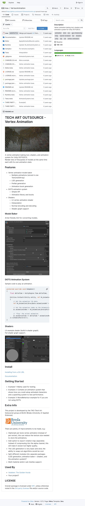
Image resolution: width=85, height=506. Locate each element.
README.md (9, 87)
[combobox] (14, 28)
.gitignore (8, 56)
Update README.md (26, 37)
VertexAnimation (18, 8)
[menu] (31, 504)
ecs (69, 33)
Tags (45, 20)
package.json (9, 79)
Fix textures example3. (27, 49)
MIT (33, 486)
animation (58, 33)
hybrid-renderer (65, 36)
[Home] (4, 2)
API (55, 504)
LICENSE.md (9, 72)
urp (61, 39)
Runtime (8, 45)
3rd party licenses (22, 488)
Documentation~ (10, 37)
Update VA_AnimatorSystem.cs (29, 45)
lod (73, 36)
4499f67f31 (14, 33)
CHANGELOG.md (11, 60)
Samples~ (8, 49)
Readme (59, 42)
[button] (55, 8)
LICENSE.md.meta (11, 75)
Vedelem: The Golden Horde (19, 472)
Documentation (11, 376)
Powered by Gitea (27, 501)
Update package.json (26, 79)
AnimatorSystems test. (26, 56)
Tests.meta (9, 98)
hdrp (56, 36)
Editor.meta (9, 68)
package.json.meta (11, 83)
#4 (33, 33)
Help (18, 2)
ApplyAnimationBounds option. (29, 41)
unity (56, 39)
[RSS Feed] (47, 8)
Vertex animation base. (27, 64)
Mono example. (24, 60)
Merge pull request (25, 33)
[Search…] (81, 20)
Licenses (48, 504)
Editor (7, 41)
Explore (11, 2)
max (7, 8)
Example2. (22, 102)
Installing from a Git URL (14, 372)
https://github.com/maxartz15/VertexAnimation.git (21, 11)
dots (64, 33)
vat (65, 39)
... (40, 33)
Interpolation (23, 52)
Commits (11, 20)
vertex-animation (73, 39)
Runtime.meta (10, 95)
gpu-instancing (77, 33)
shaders (78, 36)
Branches (28, 20)
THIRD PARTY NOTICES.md (11, 102)
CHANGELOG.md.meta (11, 64)
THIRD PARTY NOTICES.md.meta (11, 106)
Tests (7, 52)
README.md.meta (11, 91)
